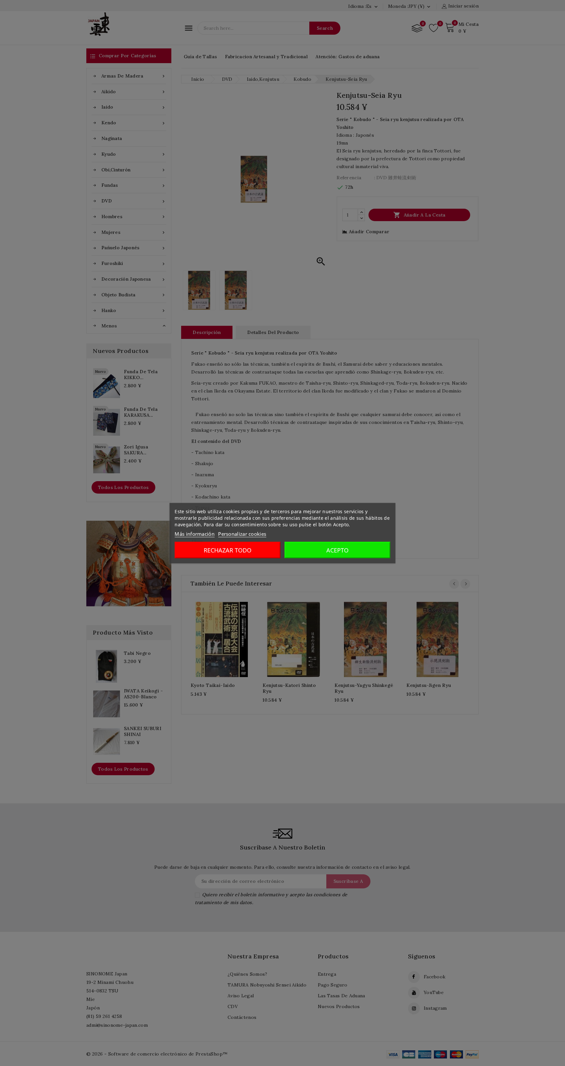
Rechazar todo (227, 550)
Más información (194, 533)
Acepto (337, 550)
